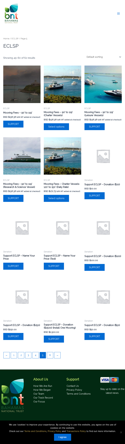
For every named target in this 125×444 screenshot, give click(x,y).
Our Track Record (43, 397)
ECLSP (15, 38)
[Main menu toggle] (118, 13)
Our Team (38, 393)
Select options (56, 126)
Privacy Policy (74, 389)
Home (6, 38)
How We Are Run (42, 385)
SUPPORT (13, 124)
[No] (121, 432)
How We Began (42, 389)
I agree (63, 437)
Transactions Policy (76, 431)
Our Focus (39, 401)
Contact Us (73, 385)
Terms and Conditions (79, 393)
